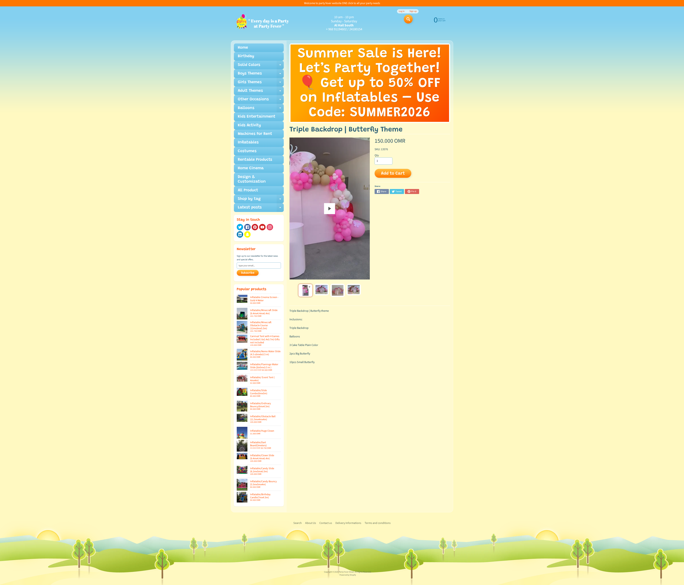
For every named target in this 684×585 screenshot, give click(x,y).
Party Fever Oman (346, 572)
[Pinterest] (255, 227)
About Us (310, 523)
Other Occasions (261, 100)
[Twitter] (240, 227)
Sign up (413, 11)
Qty (377, 155)
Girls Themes (261, 83)
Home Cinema (251, 168)
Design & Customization (252, 179)
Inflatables (248, 142)
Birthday (246, 56)
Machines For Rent (255, 134)
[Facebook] (247, 227)
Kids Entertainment (256, 117)
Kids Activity (249, 125)
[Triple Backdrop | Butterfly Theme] (305, 290)
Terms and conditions (378, 523)
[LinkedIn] (240, 234)
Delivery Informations (348, 523)
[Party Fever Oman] (262, 23)
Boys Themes (261, 75)
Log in (402, 11)
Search (297, 523)
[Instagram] (270, 227)
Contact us (325, 523)
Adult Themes (261, 92)
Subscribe (247, 272)
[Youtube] (262, 227)
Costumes (247, 151)
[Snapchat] (247, 234)
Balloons (261, 109)
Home (243, 48)
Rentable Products (255, 160)
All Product (248, 190)
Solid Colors (261, 66)
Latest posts (261, 209)
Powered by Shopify (348, 575)
